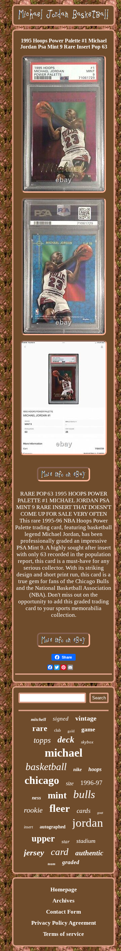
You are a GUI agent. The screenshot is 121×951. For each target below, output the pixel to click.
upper (43, 838)
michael (63, 753)
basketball (46, 766)
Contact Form (63, 912)
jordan (87, 822)
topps (42, 740)
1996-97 (91, 782)
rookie (33, 810)
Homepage (63, 889)
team (51, 864)
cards (83, 810)
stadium (85, 840)
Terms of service (63, 934)
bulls (84, 794)
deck (65, 739)
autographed (53, 826)
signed (61, 719)
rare (39, 728)
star (66, 841)
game (88, 729)
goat (100, 813)
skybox (87, 741)
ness (36, 797)
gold (71, 731)
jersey (34, 852)
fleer (59, 808)
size (70, 783)
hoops (95, 769)
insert (28, 827)
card (60, 851)
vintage (85, 718)
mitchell (38, 719)
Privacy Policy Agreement (63, 923)
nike (77, 769)
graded (70, 862)
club (57, 730)
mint (57, 795)
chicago (42, 780)
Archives (63, 900)
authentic (89, 853)
